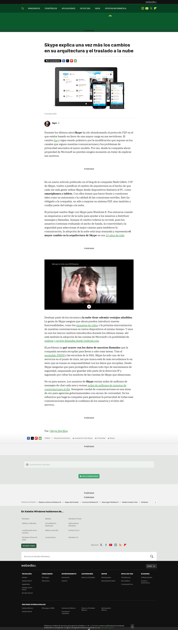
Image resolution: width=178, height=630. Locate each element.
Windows (25, 518)
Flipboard (155, 8)
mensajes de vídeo (87, 325)
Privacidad (101, 438)
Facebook (63, 60)
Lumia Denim (50, 537)
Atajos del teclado (72, 502)
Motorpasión (106, 577)
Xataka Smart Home (27, 588)
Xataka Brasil (27, 611)
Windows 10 (73, 537)
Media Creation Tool (130, 502)
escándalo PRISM (54, 355)
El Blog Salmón (146, 577)
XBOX (97, 8)
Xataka (24, 577)
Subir (149, 566)
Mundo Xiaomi (27, 593)
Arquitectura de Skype (83, 438)
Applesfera (26, 584)
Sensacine (66, 577)
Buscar (152, 556)
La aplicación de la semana (29, 531)
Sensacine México (69, 608)
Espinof (64, 581)
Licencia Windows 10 (90, 502)
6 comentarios (54, 61)
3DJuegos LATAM (48, 608)
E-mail (75, 60)
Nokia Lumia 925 (51, 530)
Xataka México (27, 608)
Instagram (142, 8)
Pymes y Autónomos (145, 582)
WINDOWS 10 (34, 8)
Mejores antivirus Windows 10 (50, 502)
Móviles (48, 518)
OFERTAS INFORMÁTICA (115, 8)
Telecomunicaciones (62, 438)
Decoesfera (125, 581)
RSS (120, 544)
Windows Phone (74, 518)
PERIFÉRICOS (51, 8)
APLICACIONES (68, 8)
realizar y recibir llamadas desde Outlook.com (71, 340)
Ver (90, 476)
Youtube (146, 8)
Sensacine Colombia (66, 612)
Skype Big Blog (59, 431)
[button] (55, 122)
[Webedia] (151, 1)
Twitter (151, 8)
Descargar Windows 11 (110, 502)
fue (56, 140)
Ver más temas (29, 546)
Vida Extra (45, 581)
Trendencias (126, 577)
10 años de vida (115, 235)
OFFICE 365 (85, 8)
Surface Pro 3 (73, 530)
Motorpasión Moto (108, 581)
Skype (112, 438)
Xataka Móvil (27, 581)
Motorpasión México (106, 609)
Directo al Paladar (88, 577)
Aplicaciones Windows (73, 524)
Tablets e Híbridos (29, 523)
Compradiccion (127, 584)
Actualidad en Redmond (50, 524)
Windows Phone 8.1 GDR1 (29, 538)
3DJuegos (45, 577)
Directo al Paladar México (88, 609)
